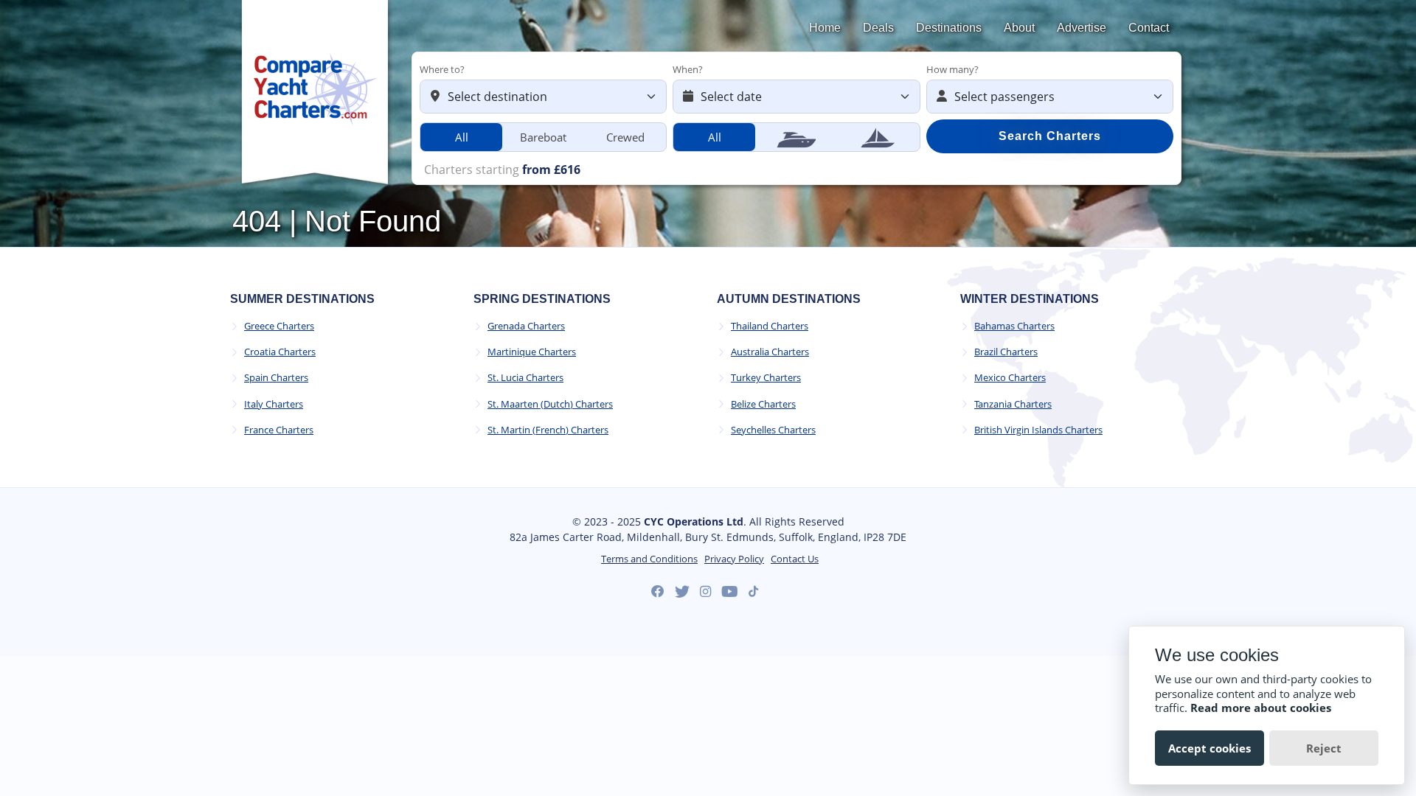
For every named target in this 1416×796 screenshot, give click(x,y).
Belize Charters (763, 404)
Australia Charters (770, 351)
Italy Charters (273, 404)
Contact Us (795, 559)
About (1019, 27)
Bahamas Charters (1014, 326)
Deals (878, 27)
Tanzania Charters (1013, 404)
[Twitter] (682, 591)
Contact (1148, 27)
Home (825, 27)
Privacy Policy (734, 559)
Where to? (442, 69)
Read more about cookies (1260, 707)
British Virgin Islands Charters (1038, 430)
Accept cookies (1209, 748)
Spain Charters (276, 377)
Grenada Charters (526, 326)
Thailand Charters (769, 326)
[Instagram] (705, 591)
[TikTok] (753, 591)
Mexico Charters (1010, 377)
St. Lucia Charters (525, 377)
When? (688, 69)
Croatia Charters (280, 351)
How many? (952, 69)
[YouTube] (729, 591)
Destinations (949, 27)
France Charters (278, 430)
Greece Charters (279, 326)
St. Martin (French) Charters (547, 430)
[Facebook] (657, 591)
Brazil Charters (1006, 351)
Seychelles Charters (773, 430)
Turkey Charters (766, 377)
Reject (1324, 748)
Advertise (1081, 27)
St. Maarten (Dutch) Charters (550, 404)
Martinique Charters (531, 351)
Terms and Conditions (649, 559)
